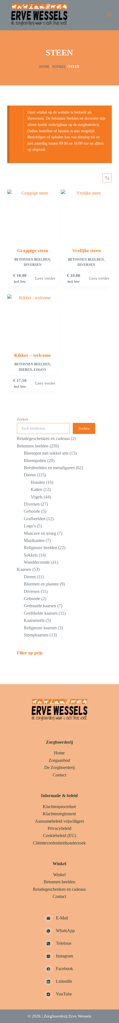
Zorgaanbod (59, 760)
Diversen (33, 265)
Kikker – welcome (32, 355)
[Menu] (109, 15)
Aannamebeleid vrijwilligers (59, 821)
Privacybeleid (59, 828)
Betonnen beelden (32, 259)
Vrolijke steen (86, 250)
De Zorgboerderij (59, 767)
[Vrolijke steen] (86, 215)
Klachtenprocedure (59, 806)
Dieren (25, 370)
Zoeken (22, 419)
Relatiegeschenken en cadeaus (59, 889)
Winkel (59, 67)
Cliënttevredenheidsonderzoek (59, 843)
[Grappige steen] (32, 215)
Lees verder (45, 278)
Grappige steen (32, 250)
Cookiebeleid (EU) (59, 835)
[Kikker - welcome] (32, 319)
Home (44, 67)
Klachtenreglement (59, 813)
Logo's (40, 370)
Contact (59, 775)
